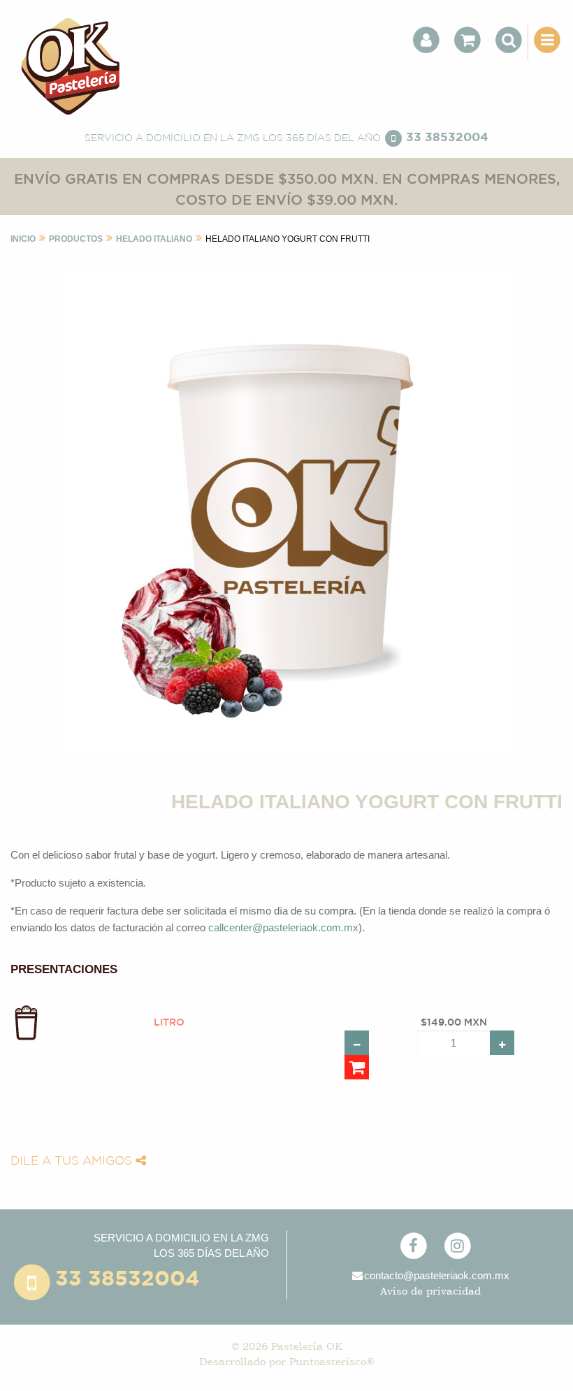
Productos (76, 239)
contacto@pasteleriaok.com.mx (436, 1275)
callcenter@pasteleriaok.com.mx (283, 927)
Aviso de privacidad (430, 1291)
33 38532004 (447, 138)
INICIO (23, 239)
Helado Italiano (154, 239)
